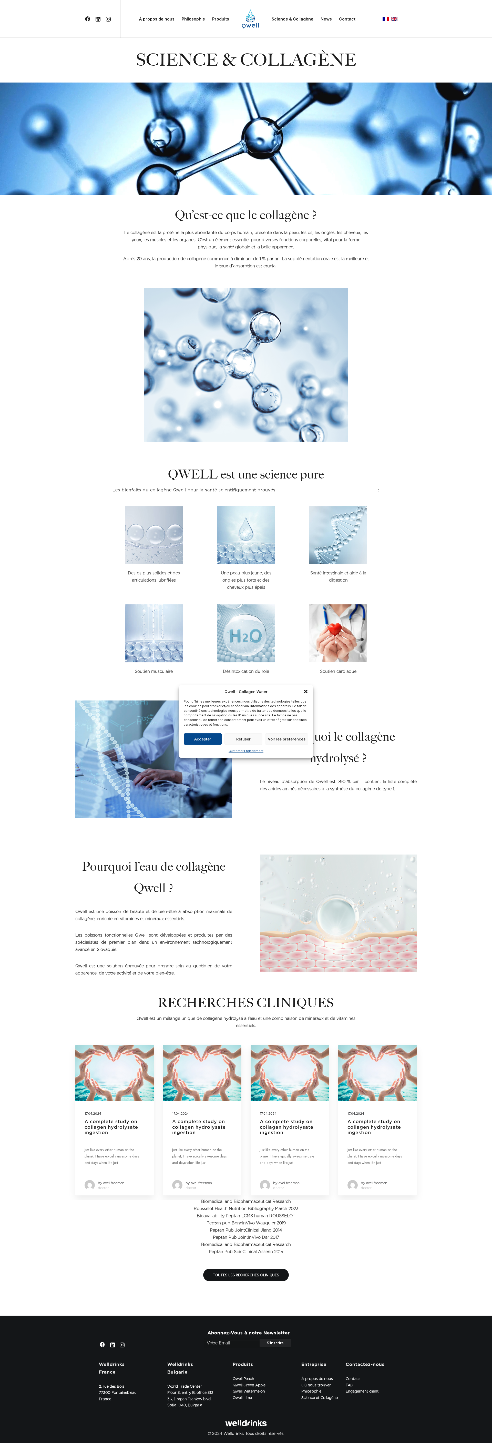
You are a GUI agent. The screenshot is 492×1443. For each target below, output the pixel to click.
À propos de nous (157, 19)
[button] (305, 691)
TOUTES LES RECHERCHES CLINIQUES (246, 1275)
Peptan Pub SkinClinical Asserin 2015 (246, 1251)
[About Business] (246, 365)
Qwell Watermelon (249, 1391)
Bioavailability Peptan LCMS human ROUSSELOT (246, 1215)
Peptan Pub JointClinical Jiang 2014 (246, 1230)
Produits (220, 19)
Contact (347, 19)
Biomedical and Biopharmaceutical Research (246, 1201)
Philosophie (193, 19)
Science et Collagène (319, 1398)
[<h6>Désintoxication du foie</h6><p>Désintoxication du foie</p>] (246, 633)
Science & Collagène (292, 19)
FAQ (349, 1385)
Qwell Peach (243, 1379)
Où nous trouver (316, 1385)
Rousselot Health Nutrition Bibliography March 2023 (246, 1208)
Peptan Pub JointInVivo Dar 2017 (246, 1237)
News (326, 19)
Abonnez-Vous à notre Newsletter (249, 1332)
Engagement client (362, 1391)
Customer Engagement (246, 751)
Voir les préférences (286, 738)
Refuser (243, 738)
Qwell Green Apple (249, 1385)
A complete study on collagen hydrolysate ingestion (111, 1127)
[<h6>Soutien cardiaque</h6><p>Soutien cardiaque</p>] (338, 633)
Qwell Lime (242, 1398)
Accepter (202, 738)
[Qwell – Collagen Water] (250, 18)
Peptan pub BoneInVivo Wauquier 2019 (246, 1223)
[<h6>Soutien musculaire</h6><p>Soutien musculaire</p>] (153, 633)
